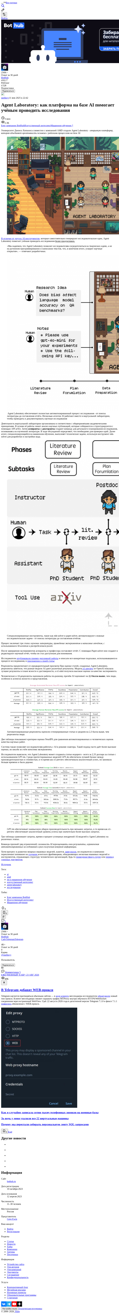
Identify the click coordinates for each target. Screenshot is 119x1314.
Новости (11, 1244)
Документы (12, 1272)
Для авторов (13, 1267)
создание (33, 854)
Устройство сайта (15, 1264)
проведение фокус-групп (88, 857)
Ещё (10, 1132)
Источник (6, 864)
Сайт (3, 939)
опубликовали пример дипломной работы (37, 658)
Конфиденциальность (17, 1277)
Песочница (12, 1254)
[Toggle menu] (2, 3)
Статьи (10, 1241)
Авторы (11, 1252)
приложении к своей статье (41, 661)
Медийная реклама (16, 1290)
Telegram (10, 939)
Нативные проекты (16, 1292)
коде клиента (62, 996)
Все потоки (11, 2)
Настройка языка (9, 1309)
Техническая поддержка (30, 1308)
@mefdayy (6, 955)
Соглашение (13, 1275)
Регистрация (13, 1231)
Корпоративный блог (17, 1287)
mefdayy (5, 98)
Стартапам (12, 1297)
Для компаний (14, 1269)
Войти (10, 1229)
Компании (12, 1249)
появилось (6, 1004)
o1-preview (87, 668)
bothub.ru (11, 1181)
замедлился (70, 851)
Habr (17, 1311)
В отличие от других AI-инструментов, (20, 238)
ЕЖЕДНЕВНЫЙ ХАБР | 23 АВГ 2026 (20, 975)
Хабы (9, 1246)
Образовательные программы (21, 1295)
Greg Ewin (12, 1219)
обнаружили (104, 996)
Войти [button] (4, 18)
